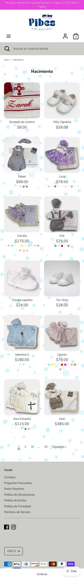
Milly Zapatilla (62, 122)
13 (46, 447)
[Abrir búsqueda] (6, 48)
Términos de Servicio (17, 512)
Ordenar (42, 574)
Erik (62, 236)
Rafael (22, 176)
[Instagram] (13, 526)
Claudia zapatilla (22, 300)
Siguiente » (59, 447)
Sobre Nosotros (14, 489)
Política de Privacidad (17, 506)
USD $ (11, 551)
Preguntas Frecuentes (18, 483)
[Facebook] (6, 526)
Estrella (22, 236)
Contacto (9, 477)
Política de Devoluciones (19, 495)
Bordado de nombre (22, 122)
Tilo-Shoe (62, 300)
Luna (62, 176)
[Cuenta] (65, 34)
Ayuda (8, 470)
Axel (62, 419)
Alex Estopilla (22, 419)
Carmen (62, 355)
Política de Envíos (15, 500)
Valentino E (22, 355)
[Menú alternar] (8, 36)
